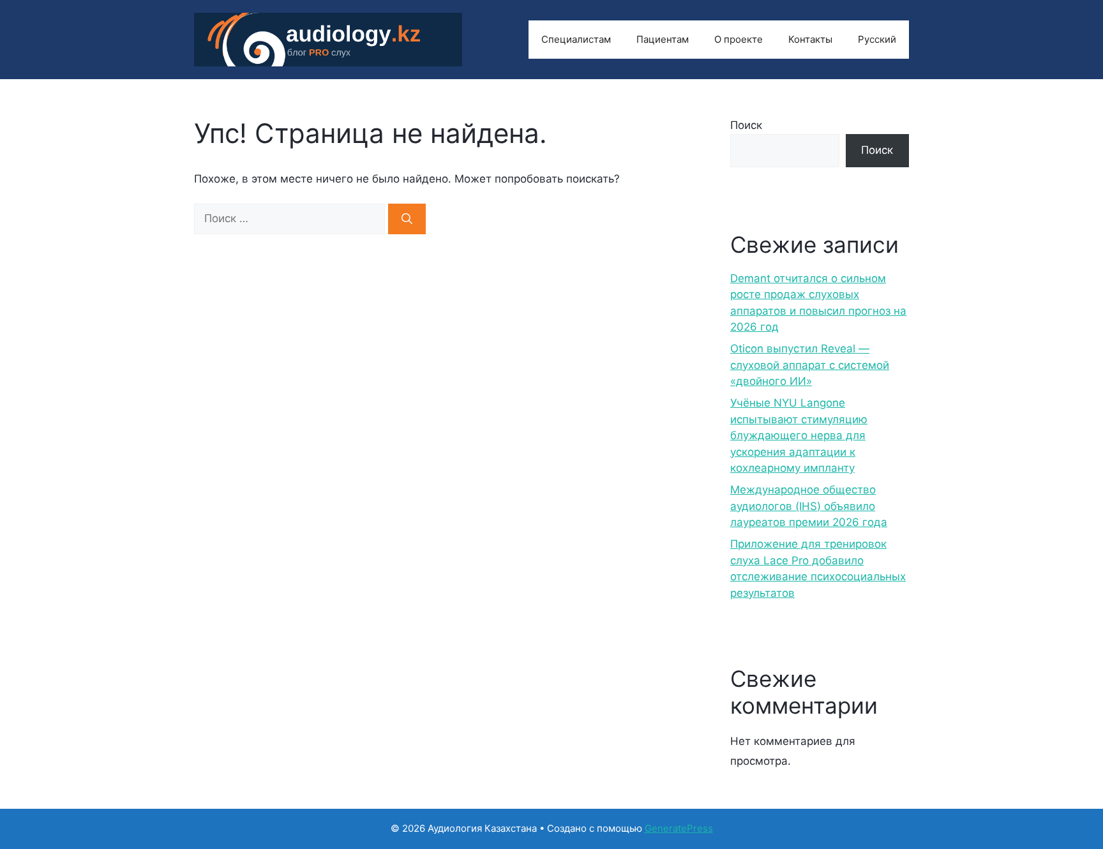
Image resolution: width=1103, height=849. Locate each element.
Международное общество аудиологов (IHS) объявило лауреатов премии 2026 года (808, 506)
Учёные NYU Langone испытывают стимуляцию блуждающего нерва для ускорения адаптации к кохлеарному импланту (798, 435)
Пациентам (662, 39)
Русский (877, 39)
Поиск (746, 125)
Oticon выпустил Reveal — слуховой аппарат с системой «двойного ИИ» (809, 364)
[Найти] (407, 219)
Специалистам (576, 39)
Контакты (810, 39)
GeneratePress (679, 828)
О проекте (738, 39)
